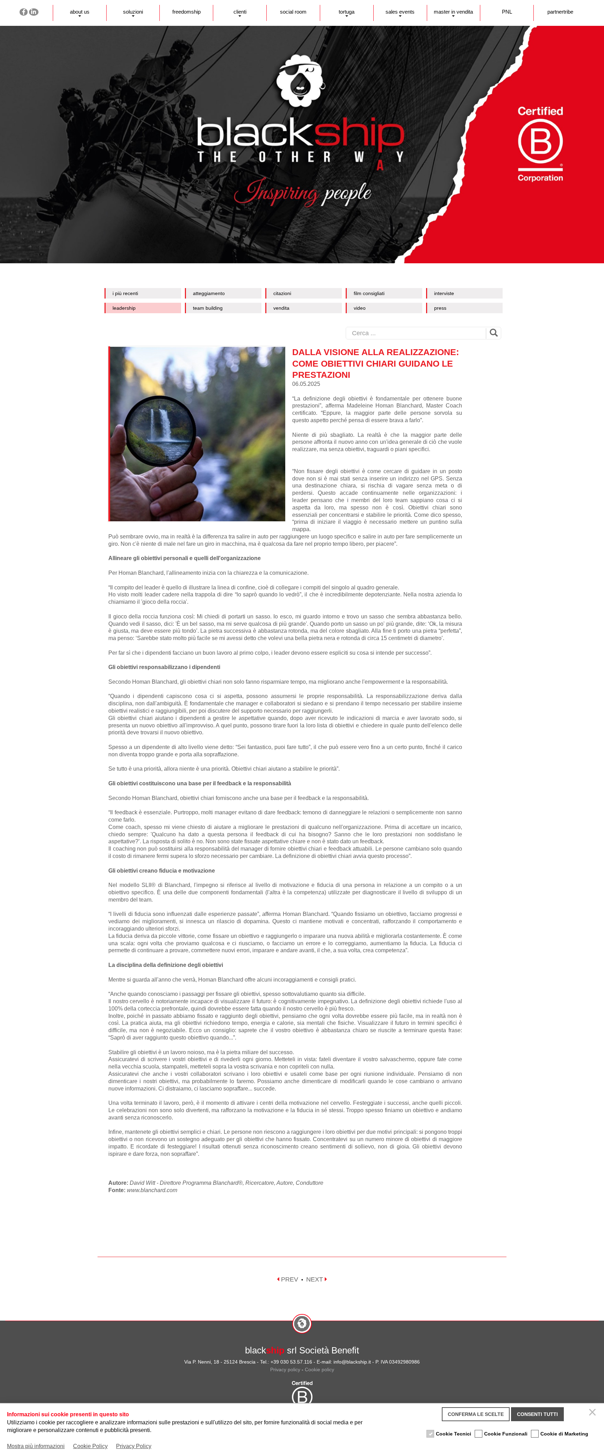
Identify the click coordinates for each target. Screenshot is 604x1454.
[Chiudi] (594, 1414)
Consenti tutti (537, 1414)
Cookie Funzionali (505, 1434)
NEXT (315, 1279)
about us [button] (79, 12)
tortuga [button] (346, 12)
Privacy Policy (133, 1446)
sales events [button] (400, 12)
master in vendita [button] (453, 12)
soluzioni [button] (133, 12)
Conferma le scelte (476, 1414)
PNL (507, 12)
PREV (288, 1279)
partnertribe (560, 12)
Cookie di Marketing (564, 1434)
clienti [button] (239, 12)
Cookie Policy (90, 1446)
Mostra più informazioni (36, 1446)
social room (293, 12)
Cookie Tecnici (453, 1434)
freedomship (186, 12)
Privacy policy (285, 1369)
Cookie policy (319, 1369)
